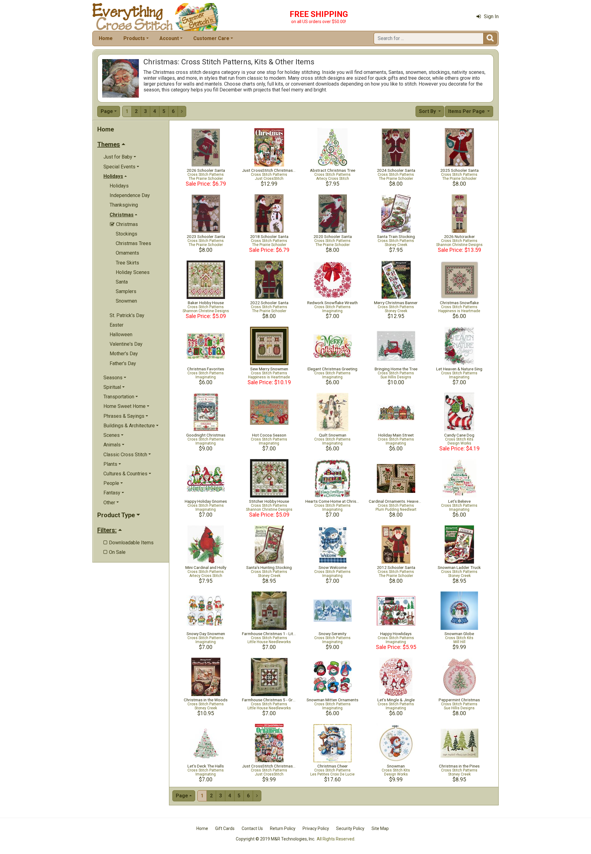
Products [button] (134, 38)
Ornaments (127, 253)
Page (107, 111)
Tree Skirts (127, 263)
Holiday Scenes (133, 272)
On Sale (114, 552)
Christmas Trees (133, 243)
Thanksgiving (124, 205)
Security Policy (350, 828)
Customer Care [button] (211, 38)
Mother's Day (124, 354)
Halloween (121, 334)
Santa (122, 282)
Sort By (428, 111)
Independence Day (130, 195)
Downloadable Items (128, 543)
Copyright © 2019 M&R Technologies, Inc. (275, 838)
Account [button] (169, 38)
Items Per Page (467, 111)
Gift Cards (225, 828)
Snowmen (126, 301)
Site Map (380, 828)
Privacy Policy (316, 828)
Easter (116, 325)
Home (106, 38)
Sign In (491, 16)
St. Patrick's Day (127, 315)
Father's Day (123, 363)
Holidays (119, 186)
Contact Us (252, 828)
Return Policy (283, 828)
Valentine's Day (126, 344)
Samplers (126, 291)
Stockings (126, 234)
